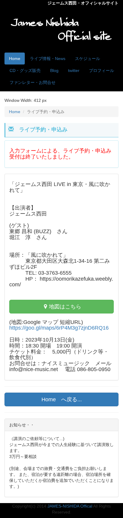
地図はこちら (65, 307)
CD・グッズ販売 (25, 70)
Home (14, 58)
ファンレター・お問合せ (33, 82)
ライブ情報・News (47, 58)
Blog (54, 70)
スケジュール (87, 58)
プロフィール (101, 70)
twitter (73, 70)
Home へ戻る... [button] (61, 399)
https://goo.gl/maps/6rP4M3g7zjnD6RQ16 (59, 328)
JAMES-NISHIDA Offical (69, 506)
